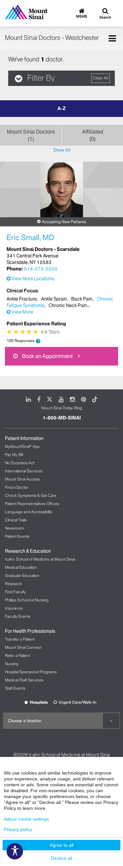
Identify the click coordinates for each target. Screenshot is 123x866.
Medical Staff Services (24, 680)
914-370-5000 (40, 269)
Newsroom (14, 528)
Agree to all (61, 845)
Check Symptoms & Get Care (30, 495)
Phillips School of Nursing (27, 599)
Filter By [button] (41, 78)
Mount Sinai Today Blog (61, 407)
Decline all (61, 858)
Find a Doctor (16, 487)
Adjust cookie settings (26, 819)
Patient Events (17, 536)
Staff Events (15, 688)
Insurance (14, 608)
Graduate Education (22, 575)
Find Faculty (15, 591)
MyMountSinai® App (22, 446)
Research (13, 583)
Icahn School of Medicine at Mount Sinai (40, 559)
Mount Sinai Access (22, 479)
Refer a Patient (17, 655)
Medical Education (21, 567)
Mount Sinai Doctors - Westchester (52, 37)
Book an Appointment (47, 356)
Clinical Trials (16, 519)
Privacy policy (18, 829)
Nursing (11, 663)
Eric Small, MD (30, 237)
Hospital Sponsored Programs (31, 671)
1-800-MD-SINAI (62, 418)
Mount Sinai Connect (23, 647)
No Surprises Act (19, 462)
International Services (23, 470)
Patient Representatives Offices (32, 503)
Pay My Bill (14, 454)
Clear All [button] (100, 77)
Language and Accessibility (28, 511)
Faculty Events (17, 616)
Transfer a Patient (19, 639)
